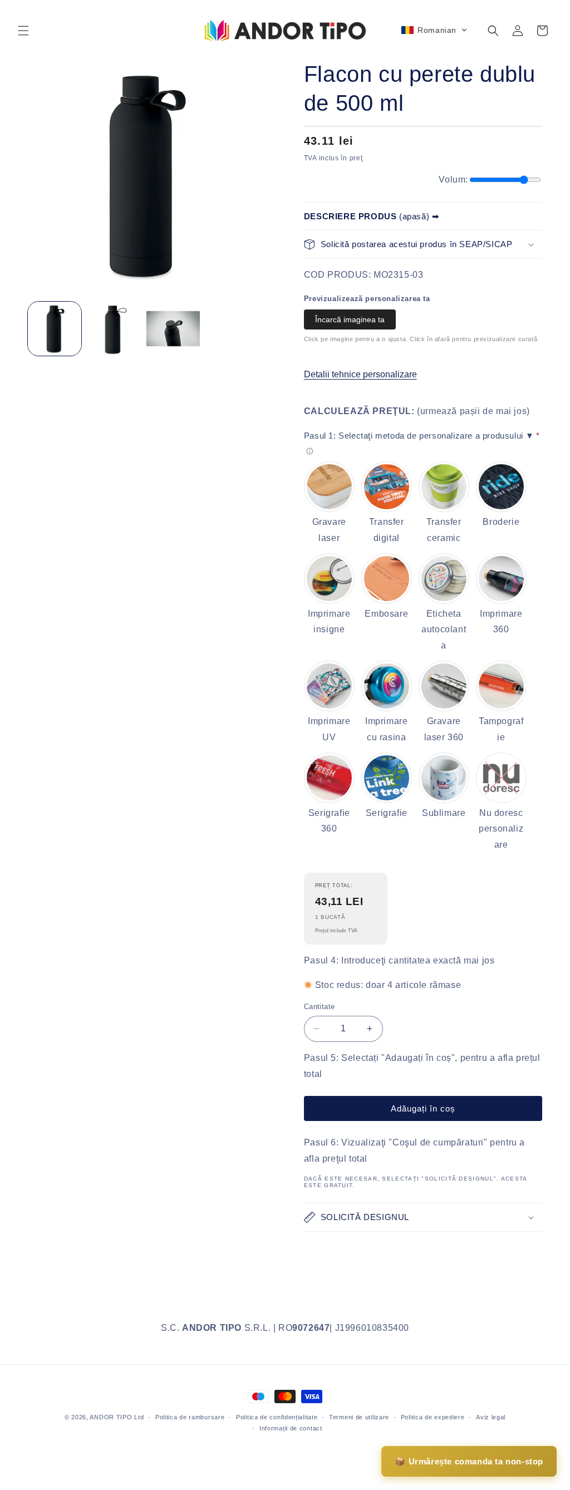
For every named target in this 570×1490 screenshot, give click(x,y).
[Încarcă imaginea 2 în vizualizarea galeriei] (113, 328)
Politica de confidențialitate (276, 1417)
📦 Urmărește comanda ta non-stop (469, 1461)
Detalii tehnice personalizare (360, 374)
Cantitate (319, 1006)
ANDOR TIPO (111, 1417)
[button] (23, 30)
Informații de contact (290, 1428)
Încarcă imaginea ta (350, 319)
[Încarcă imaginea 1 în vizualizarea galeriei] (54, 328)
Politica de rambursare (189, 1417)
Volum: (453, 179)
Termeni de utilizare (359, 1417)
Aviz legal (490, 1417)
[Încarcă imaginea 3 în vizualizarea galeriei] (173, 328)
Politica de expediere (433, 1417)
